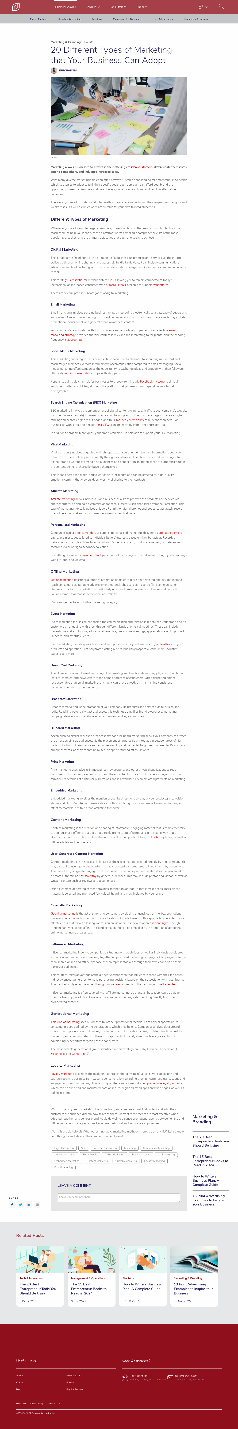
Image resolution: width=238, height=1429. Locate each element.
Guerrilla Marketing (126, 1161)
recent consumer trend (86, 555)
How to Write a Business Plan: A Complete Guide (206, 1180)
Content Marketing (97, 1161)
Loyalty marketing (62, 1074)
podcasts (153, 837)
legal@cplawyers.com (186, 1375)
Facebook (146, 382)
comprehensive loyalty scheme (162, 1083)
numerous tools (116, 285)
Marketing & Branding (69, 19)
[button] (12, 1204)
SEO (83, 1148)
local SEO (103, 425)
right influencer (110, 984)
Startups (97, 19)
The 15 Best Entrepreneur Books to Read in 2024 (210, 1160)
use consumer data (84, 533)
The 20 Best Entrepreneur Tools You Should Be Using (211, 1141)
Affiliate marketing (63, 499)
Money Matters (38, 19)
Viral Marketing (166, 1154)
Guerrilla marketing (63, 914)
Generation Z (80, 1054)
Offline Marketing (114, 1154)
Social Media (90, 1154)
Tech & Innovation (163, 19)
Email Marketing (63, 1167)
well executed (167, 984)
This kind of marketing (65, 1022)
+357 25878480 (139, 1375)
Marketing (130, 1148)
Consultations (117, 7)
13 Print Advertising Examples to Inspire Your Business (209, 1200)
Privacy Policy (36, 1403)
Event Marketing (141, 1154)
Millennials (58, 1054)
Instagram (160, 382)
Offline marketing (62, 580)
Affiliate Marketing (64, 1154)
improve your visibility (130, 420)
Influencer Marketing (105, 1148)
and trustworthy (86, 876)
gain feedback (163, 644)
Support (142, 7)
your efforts (160, 285)
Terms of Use (53, 1403)
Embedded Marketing (66, 1161)
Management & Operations (127, 19)
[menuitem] (65, 7)
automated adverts (169, 533)
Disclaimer (21, 1403)
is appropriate (73, 340)
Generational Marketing (156, 1148)
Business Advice (65, 7)
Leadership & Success (196, 19)
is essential (76, 280)
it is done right (159, 923)
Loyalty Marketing (154, 1161)
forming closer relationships (82, 373)
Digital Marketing (64, 1148)
